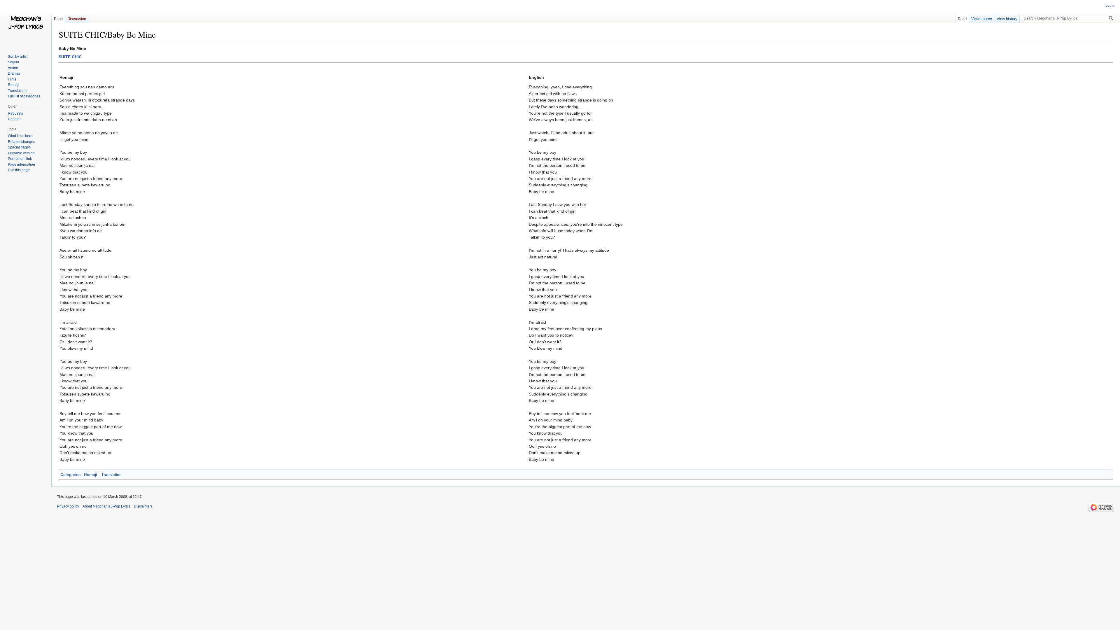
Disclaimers (143, 506)
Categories (70, 474)
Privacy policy (68, 506)
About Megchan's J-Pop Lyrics (106, 506)
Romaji (90, 474)
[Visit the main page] (25, 23)
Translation (111, 474)
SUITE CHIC (70, 57)
